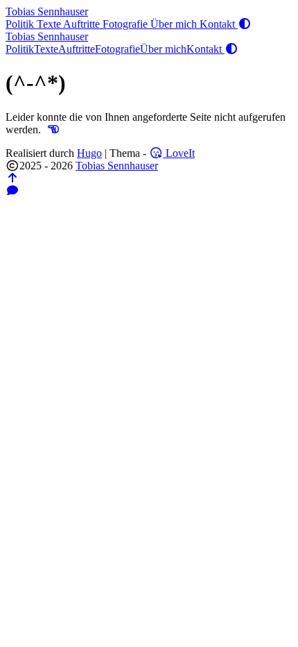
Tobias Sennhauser (47, 11)
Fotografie (126, 24)
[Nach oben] (12, 178)
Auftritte (83, 24)
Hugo (89, 153)
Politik (21, 24)
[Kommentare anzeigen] (12, 190)
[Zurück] (53, 129)
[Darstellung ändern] (245, 24)
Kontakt (219, 24)
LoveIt (179, 153)
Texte (50, 24)
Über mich (175, 24)
